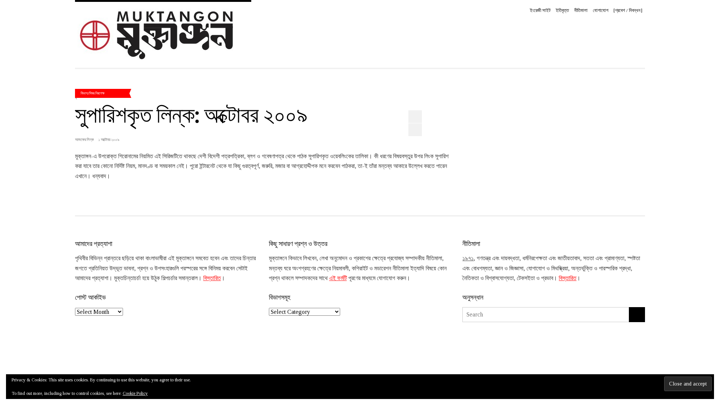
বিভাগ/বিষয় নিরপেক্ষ (93, 93)
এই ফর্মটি (338, 278)
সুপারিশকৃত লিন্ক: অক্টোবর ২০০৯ (191, 113)
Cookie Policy (135, 393)
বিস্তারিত (212, 278)
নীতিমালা (581, 10)
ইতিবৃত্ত (562, 10)
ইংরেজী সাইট (540, 10)
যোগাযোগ (600, 10)
